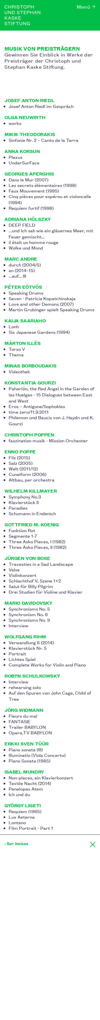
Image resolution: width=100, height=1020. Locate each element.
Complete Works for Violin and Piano (47, 664)
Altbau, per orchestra (31, 479)
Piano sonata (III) (26, 749)
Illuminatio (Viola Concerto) (37, 755)
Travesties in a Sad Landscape (41, 564)
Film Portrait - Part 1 (31, 828)
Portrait (17, 653)
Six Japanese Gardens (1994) (39, 332)
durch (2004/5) (25, 264)
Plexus (15, 157)
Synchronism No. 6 (28, 614)
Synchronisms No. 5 (29, 609)
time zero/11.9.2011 (29, 412)
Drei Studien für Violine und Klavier (45, 592)
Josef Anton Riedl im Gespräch (41, 106)
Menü (83, 6)
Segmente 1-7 (23, 536)
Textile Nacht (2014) (30, 783)
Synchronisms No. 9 (29, 620)
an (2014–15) (22, 270)
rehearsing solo (25, 687)
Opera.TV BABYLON (30, 732)
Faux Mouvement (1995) (34, 190)
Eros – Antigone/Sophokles (37, 406)
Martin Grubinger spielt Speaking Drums (51, 309)
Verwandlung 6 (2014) (31, 642)
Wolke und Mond (26, 247)
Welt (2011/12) (23, 468)
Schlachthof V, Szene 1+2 (35, 580)
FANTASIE (20, 721)
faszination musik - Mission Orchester (48, 440)
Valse (14, 569)
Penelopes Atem (26, 789)
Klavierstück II (24, 502)
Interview (18, 625)
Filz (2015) (19, 457)
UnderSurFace (24, 162)
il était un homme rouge (33, 242)
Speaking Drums (26, 293)
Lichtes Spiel (22, 659)
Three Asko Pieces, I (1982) (37, 541)
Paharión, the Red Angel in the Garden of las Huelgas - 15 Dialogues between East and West (51, 394)
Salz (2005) (20, 463)
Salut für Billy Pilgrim (31, 586)
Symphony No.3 (25, 496)
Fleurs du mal (23, 716)
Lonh (14, 326)
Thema (16, 354)
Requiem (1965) (25, 811)
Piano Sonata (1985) (29, 760)
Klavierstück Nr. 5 (28, 648)
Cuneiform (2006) (27, 474)
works (15, 123)
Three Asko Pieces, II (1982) (37, 547)
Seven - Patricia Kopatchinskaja (42, 298)
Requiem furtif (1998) (31, 208)
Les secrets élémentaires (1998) (42, 185)
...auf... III (17, 276)
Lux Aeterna (22, 817)
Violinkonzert (22, 575)
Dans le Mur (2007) (28, 179)
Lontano (17, 822)
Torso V (17, 349)
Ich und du (19, 794)
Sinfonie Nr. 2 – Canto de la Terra (43, 140)
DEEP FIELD (22, 225)
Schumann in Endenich (32, 513)
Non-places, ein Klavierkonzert (41, 777)
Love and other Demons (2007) (41, 304)
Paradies (18, 508)
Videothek (19, 371)
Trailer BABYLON (27, 727)
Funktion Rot (22, 530)
